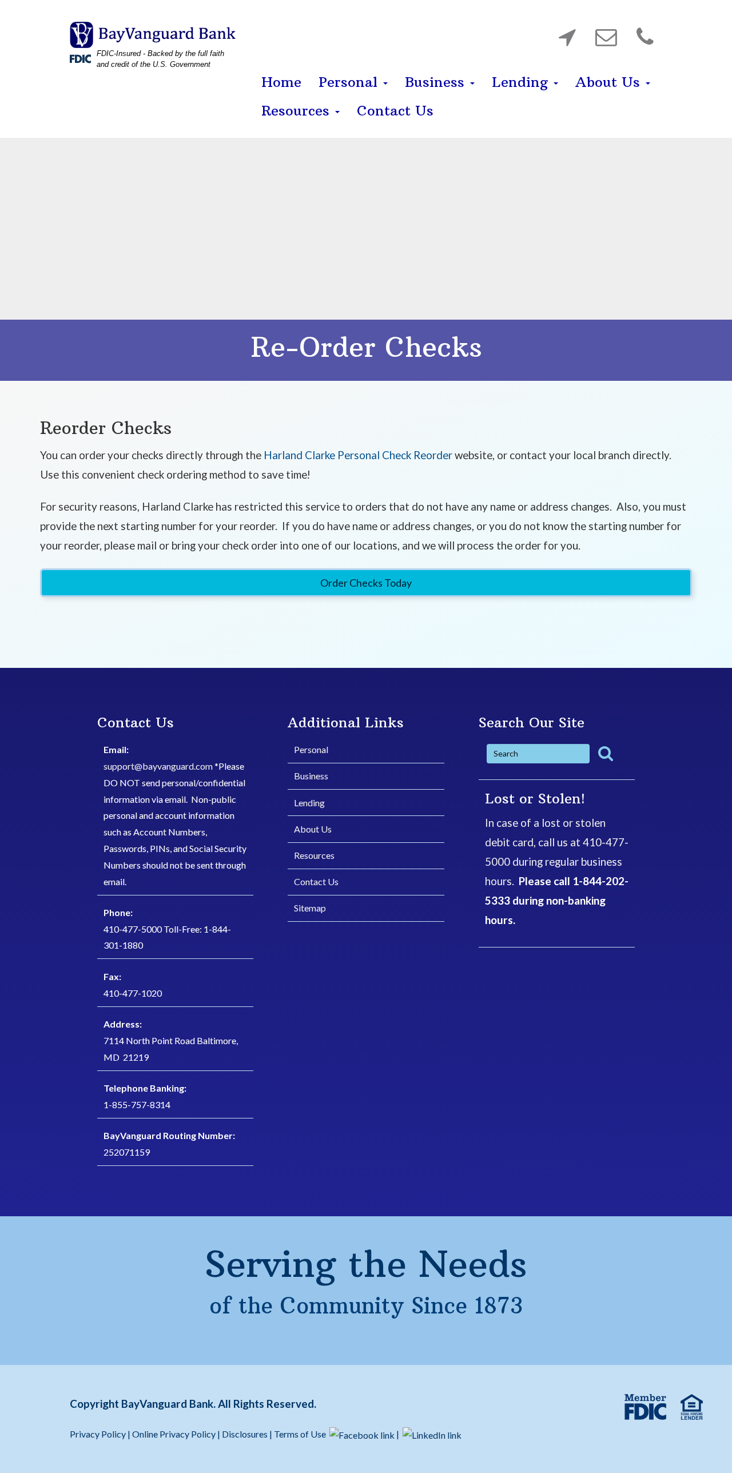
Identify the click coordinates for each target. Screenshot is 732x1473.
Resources (297, 110)
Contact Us (395, 110)
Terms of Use (300, 1433)
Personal (350, 81)
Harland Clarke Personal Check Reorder (358, 454)
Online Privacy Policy (174, 1433)
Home (281, 81)
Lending (522, 81)
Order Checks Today (366, 582)
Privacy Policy (99, 1433)
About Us (610, 81)
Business (437, 81)
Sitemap (310, 907)
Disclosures (245, 1433)
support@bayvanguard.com (158, 766)
